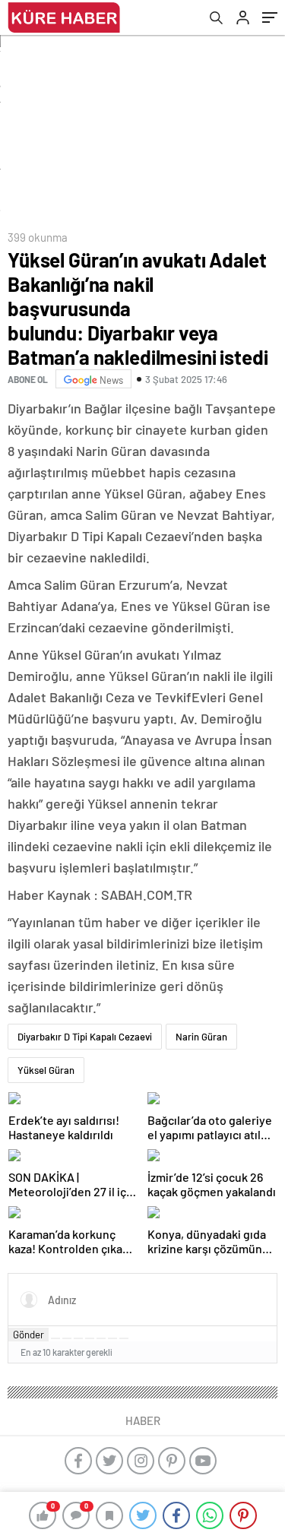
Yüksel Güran (45, 1070)
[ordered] (89, 1338)
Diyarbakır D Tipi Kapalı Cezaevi (84, 1037)
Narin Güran (201, 1037)
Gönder (28, 1334)
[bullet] (101, 1338)
